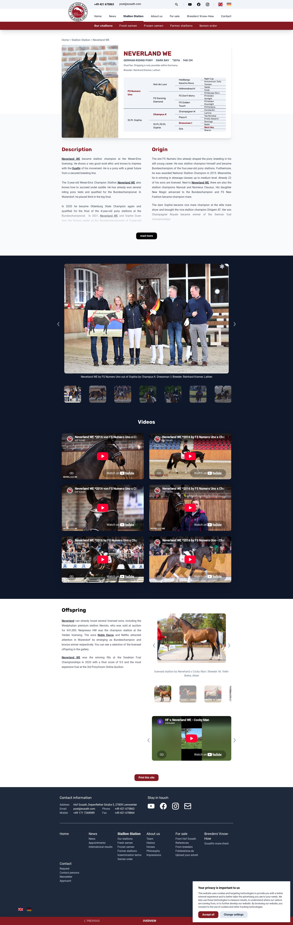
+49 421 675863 (104, 4)
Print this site (146, 777)
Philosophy (153, 851)
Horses (150, 847)
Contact (226, 16)
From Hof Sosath (185, 838)
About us (156, 16)
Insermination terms (129, 855)
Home (98, 16)
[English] (220, 4)
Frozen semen (153, 25)
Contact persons (69, 872)
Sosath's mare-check (216, 843)
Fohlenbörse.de (184, 851)
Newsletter (66, 876)
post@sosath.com (130, 4)
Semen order (208, 25)
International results (100, 847)
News (112, 16)
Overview (149, 920)
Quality (76, 168)
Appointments (97, 842)
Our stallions (103, 25)
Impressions (153, 855)
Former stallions (181, 25)
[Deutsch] (229, 4)
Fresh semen (128, 25)
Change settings (233, 914)
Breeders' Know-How (200, 16)
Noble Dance (106, 635)
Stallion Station (133, 16)
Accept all (208, 914)
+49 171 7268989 (84, 812)
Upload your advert (186, 855)
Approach (65, 880)
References (182, 842)
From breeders (184, 847)
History (150, 842)
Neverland (68, 620)
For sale (175, 16)
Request (64, 868)
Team (149, 838)
